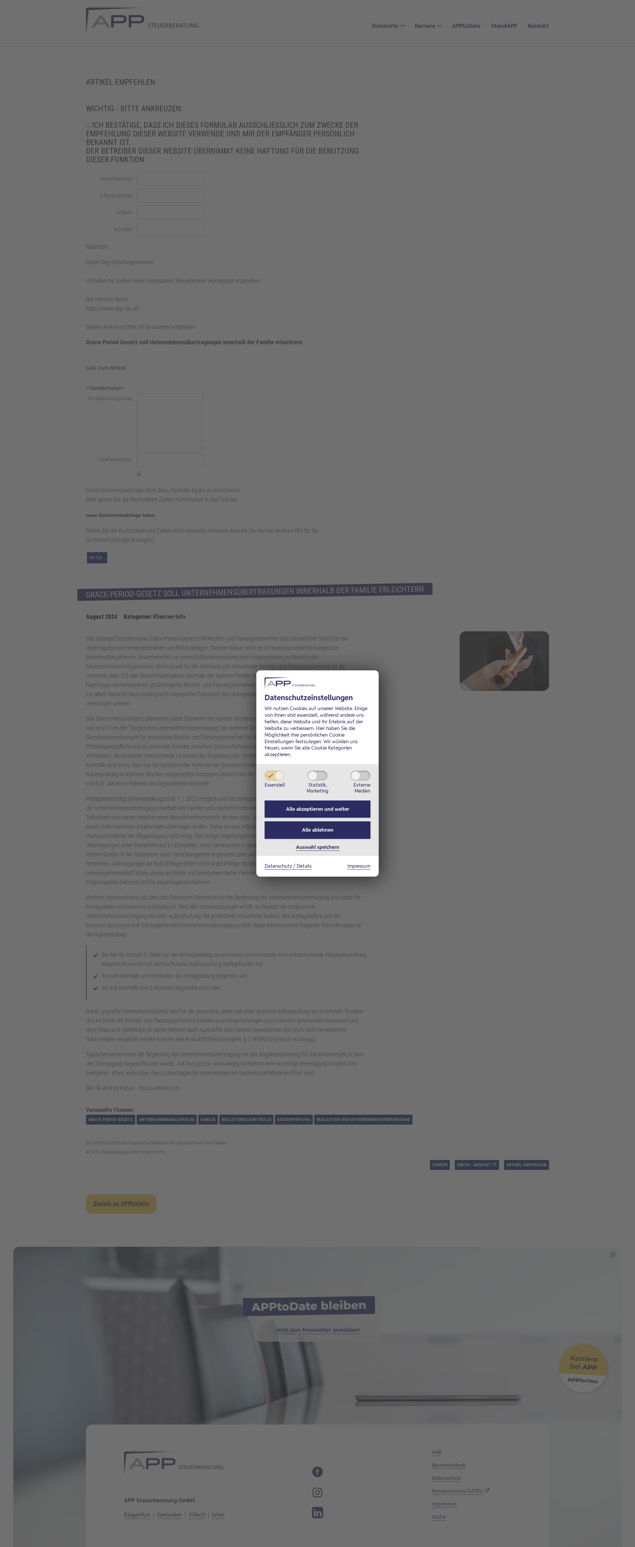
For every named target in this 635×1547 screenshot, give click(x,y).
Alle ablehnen (317, 830)
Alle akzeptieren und (317, 809)
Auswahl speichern (317, 847)
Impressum (358, 866)
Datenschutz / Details (288, 866)
